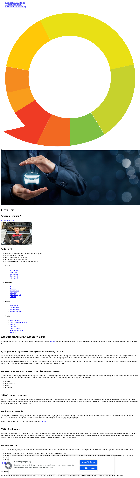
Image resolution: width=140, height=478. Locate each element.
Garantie (13, 324)
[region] (61, 465)
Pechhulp (13, 326)
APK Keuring (14, 270)
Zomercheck (14, 276)
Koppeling (13, 293)
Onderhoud (14, 272)
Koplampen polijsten (17, 330)
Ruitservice (13, 332)
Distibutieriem (14, 291)
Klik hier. (43, 421)
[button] (8, 465)
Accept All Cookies (88, 462)
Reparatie (13, 287)
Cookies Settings (88, 468)
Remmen (13, 289)
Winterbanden (14, 309)
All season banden (16, 311)
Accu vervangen (15, 295)
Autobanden (14, 306)
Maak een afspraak (7, 220)
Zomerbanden (14, 308)
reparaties (52, 341)
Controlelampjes (15, 328)
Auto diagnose (15, 320)
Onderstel (13, 297)
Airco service (14, 274)
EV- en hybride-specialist (18, 322)
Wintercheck (14, 278)
